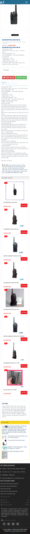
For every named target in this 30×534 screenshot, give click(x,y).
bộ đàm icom (25, 511)
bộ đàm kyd (13, 513)
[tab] (3, 84)
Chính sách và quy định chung (7, 493)
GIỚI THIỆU (5, 403)
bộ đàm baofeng (16, 511)
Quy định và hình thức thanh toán (8, 486)
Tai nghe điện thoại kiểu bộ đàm (16, 440)
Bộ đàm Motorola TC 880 (10, 389)
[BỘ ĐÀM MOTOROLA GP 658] (15, 217)
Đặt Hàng (24, 205)
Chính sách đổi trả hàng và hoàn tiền (9, 483)
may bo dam (24, 510)
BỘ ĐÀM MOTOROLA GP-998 (11, 309)
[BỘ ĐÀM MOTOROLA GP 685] (15, 271)
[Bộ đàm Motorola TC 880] (15, 378)
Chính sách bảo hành (5, 488)
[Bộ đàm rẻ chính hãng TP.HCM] (2, 2)
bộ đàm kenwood (5, 513)
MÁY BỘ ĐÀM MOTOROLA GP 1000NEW (14, 336)
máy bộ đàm (13, 514)
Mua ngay (22, 77)
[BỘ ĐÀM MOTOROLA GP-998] (15, 298)
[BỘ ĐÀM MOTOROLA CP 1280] (15, 351)
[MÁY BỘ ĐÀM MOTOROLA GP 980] (15, 244)
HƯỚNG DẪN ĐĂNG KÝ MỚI (16, 451)
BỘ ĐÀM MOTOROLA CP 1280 (11, 363)
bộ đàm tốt (7, 514)
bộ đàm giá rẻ (21, 514)
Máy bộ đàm (4, 508)
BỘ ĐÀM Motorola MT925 (10, 202)
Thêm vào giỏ (9, 77)
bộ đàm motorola (21, 513)
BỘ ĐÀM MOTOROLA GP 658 (11, 229)
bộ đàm (20, 508)
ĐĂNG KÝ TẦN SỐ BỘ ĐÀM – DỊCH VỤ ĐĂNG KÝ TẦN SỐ (17, 447)
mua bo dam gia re (12, 508)
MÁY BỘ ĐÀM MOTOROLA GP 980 (12, 256)
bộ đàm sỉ (11, 510)
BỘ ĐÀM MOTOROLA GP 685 (11, 282)
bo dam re (5, 510)
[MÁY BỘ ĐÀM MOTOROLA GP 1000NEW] (15, 324)
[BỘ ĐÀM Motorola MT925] (15, 191)
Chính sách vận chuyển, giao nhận (8, 491)
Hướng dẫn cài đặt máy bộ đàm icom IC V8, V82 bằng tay (18, 436)
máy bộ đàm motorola (6, 511)
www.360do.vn (15, 532)
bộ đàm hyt (17, 510)
